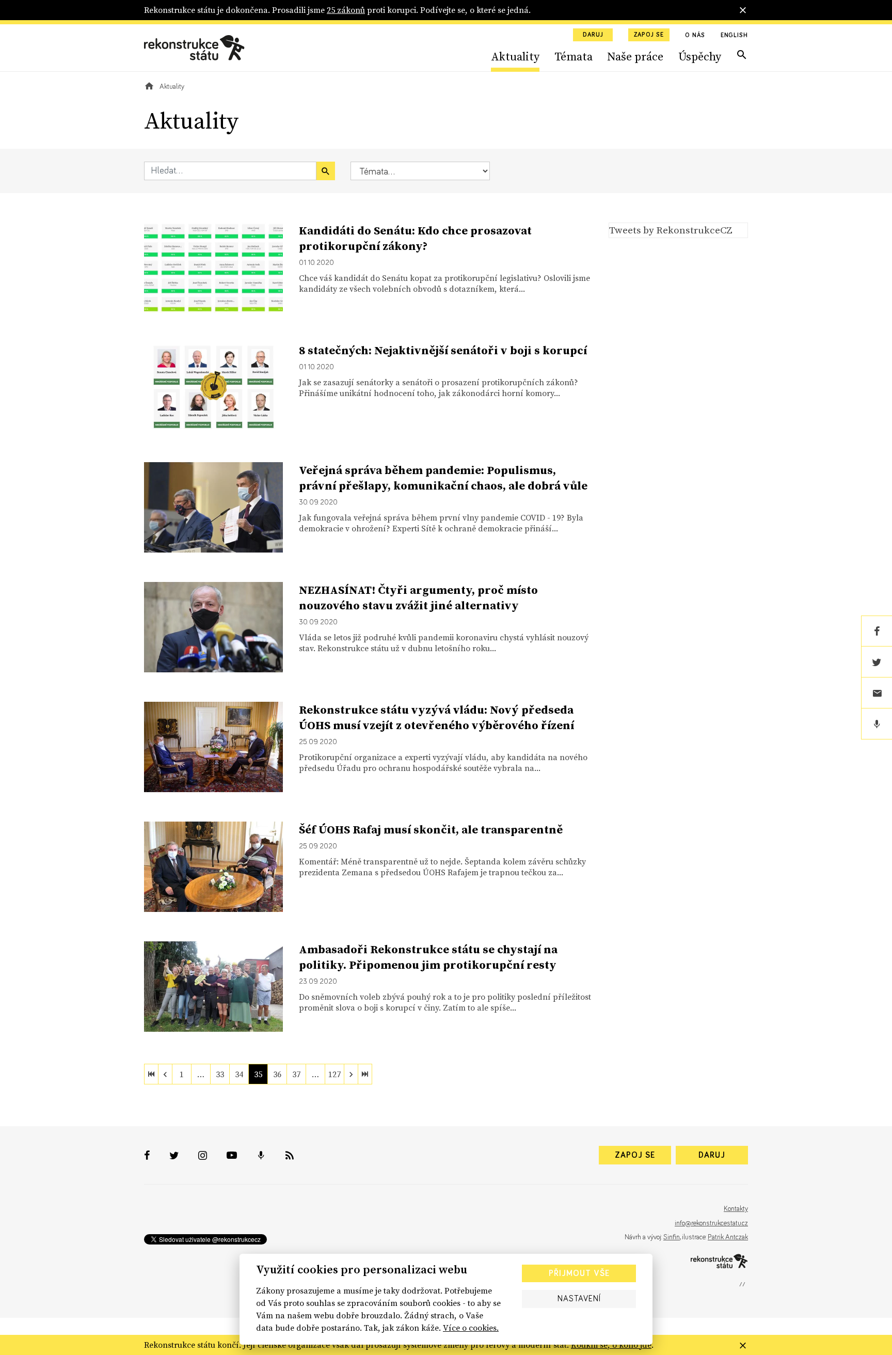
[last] (365, 1074)
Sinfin (671, 1237)
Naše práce (635, 56)
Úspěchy (699, 56)
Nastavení (579, 1299)
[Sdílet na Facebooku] (876, 631)
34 (239, 1074)
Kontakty (736, 1208)
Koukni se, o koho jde (611, 1344)
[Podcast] (876, 723)
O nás (695, 36)
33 (220, 1074)
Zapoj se (649, 35)
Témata (573, 56)
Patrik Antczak (728, 1237)
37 (296, 1074)
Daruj (593, 35)
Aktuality (515, 56)
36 (277, 1074)
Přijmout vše (579, 1273)
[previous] (165, 1074)
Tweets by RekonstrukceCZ (670, 230)
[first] (151, 1074)
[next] (351, 1074)
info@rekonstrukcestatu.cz (711, 1223)
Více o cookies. (471, 1327)
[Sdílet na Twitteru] (876, 662)
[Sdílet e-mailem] (876, 693)
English (734, 36)
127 (334, 1074)
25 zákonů (346, 9)
